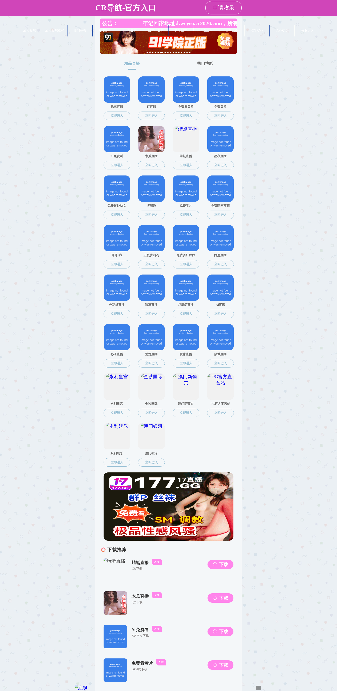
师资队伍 (105, 30)
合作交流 (282, 30)
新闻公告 (80, 30)
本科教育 (130, 30)
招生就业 (257, 30)
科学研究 (181, 30)
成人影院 (29, 30)
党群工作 (206, 30)
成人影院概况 (54, 30)
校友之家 (307, 30)
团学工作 (231, 30)
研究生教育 (156, 30)
